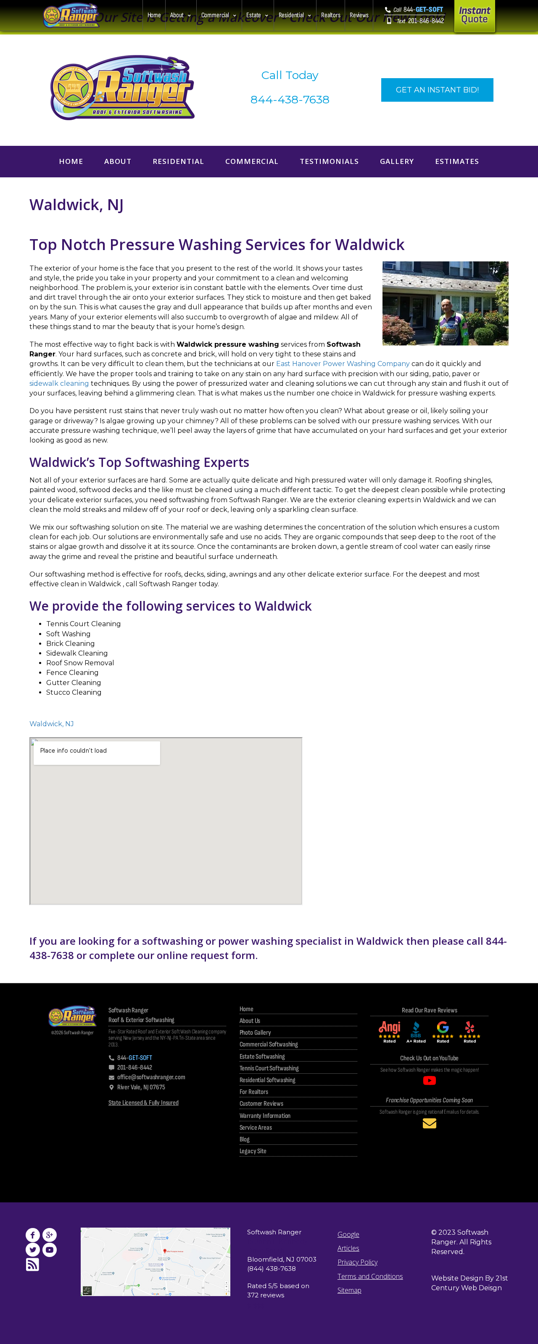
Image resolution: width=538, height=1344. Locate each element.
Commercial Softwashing (269, 1044)
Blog (245, 1139)
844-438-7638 (290, 99)
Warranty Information (265, 1116)
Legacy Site (253, 1151)
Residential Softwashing (267, 1080)
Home (154, 15)
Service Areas (256, 1127)
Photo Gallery (255, 1032)
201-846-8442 (420, 20)
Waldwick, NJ (51, 724)
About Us (250, 1021)
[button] (180, 15)
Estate (253, 15)
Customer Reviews (261, 1103)
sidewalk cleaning (59, 383)
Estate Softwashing (262, 1056)
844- (418, 9)
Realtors (330, 15)
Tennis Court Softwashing (269, 1068)
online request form (206, 955)
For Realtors (254, 1092)
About (177, 15)
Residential (291, 15)
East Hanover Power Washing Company (343, 364)
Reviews (359, 15)
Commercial (215, 15)
